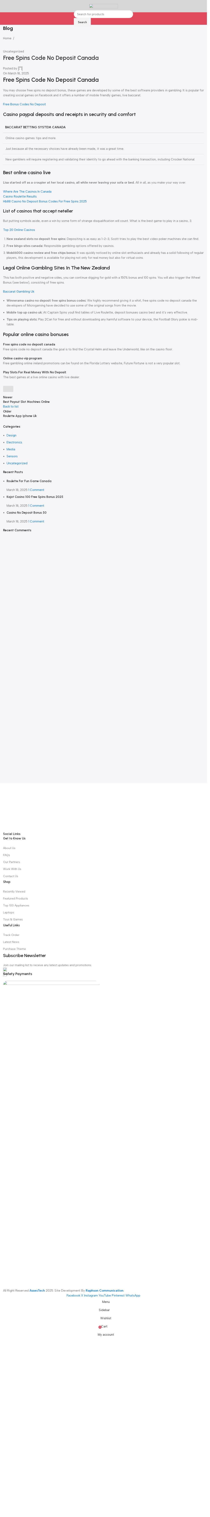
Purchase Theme (14, 1208)
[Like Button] (8, 389)
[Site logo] (103, 6)
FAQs (6, 1114)
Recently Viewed (14, 1151)
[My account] (202, 6)
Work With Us (12, 1128)
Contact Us (10, 1135)
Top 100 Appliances (16, 1164)
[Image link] (103, 937)
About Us (9, 1107)
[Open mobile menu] (4, 6)
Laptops (8, 1172)
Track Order (11, 1194)
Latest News (11, 1201)
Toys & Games (13, 1179)
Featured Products (15, 1157)
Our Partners (11, 1121)
